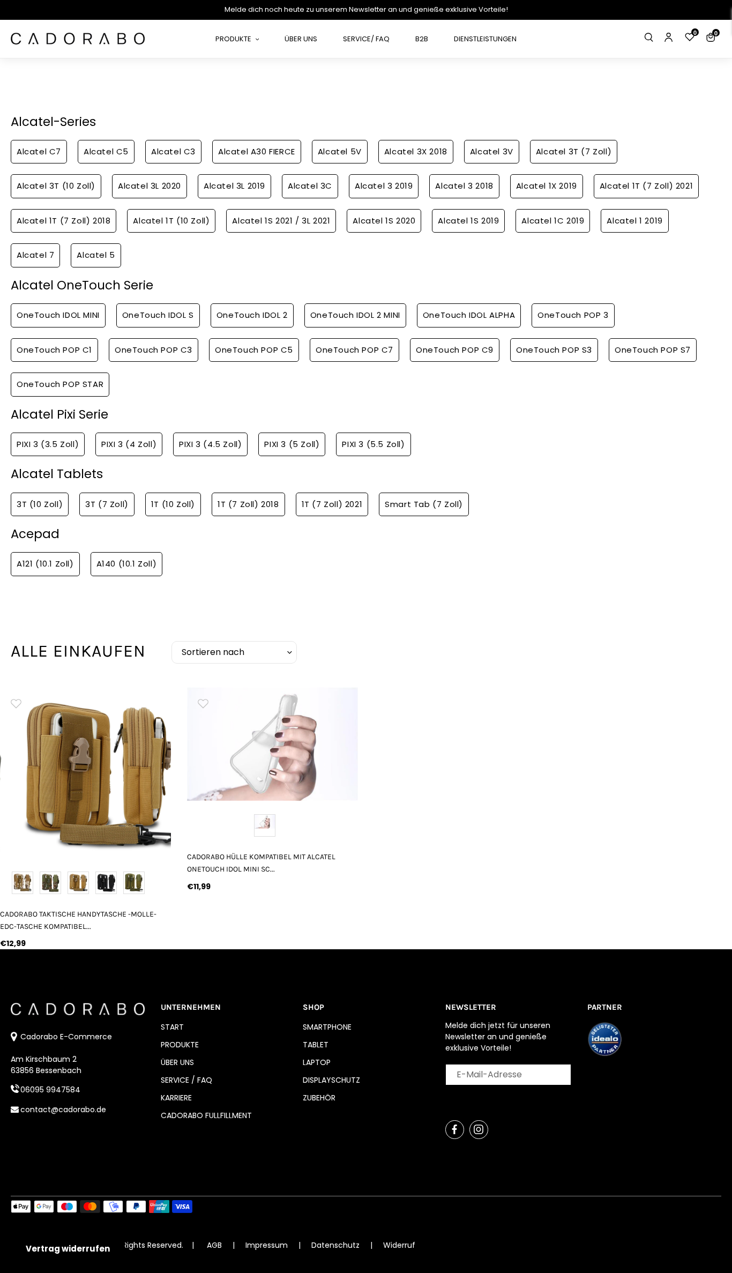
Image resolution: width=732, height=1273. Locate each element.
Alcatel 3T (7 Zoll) (573, 151)
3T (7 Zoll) (107, 504)
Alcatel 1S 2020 (384, 220)
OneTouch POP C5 (254, 349)
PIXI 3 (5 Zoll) (291, 444)
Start (172, 1027)
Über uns (177, 1062)
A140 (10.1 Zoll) (126, 563)
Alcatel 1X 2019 (546, 185)
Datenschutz (336, 1245)
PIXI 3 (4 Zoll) (128, 444)
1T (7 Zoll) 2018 (248, 504)
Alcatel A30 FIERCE (256, 151)
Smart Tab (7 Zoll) (424, 504)
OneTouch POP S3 (554, 349)
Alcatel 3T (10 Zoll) (56, 185)
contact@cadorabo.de (63, 1109)
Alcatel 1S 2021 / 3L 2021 (281, 220)
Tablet (315, 1044)
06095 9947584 (50, 1089)
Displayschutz (331, 1080)
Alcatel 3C (310, 185)
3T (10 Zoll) (40, 504)
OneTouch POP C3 (153, 349)
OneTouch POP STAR (60, 384)
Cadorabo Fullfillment (206, 1115)
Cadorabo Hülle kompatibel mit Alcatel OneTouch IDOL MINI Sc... (261, 863)
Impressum (267, 1245)
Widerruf (399, 1245)
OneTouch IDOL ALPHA (469, 315)
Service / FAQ (186, 1080)
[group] (85, 772)
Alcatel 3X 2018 (415, 151)
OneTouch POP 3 (572, 315)
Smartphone (327, 1027)
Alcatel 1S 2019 (468, 220)
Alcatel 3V (491, 151)
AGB (214, 1245)
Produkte (180, 1044)
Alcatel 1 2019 (634, 220)
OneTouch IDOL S (158, 315)
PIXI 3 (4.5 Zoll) (210, 444)
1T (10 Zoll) (173, 504)
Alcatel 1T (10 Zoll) (171, 220)
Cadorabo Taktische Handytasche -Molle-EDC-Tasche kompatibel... (78, 920)
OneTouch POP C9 (455, 349)
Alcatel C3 (173, 151)
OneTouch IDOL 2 (252, 315)
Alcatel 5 (96, 254)
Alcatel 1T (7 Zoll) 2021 (646, 185)
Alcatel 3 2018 (464, 185)
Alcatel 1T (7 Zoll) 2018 (63, 220)
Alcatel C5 (106, 151)
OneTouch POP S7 (653, 349)
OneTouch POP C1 (54, 349)
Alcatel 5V (340, 151)
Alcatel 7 (35, 254)
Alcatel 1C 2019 (552, 220)
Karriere (176, 1097)
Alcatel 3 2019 (384, 185)
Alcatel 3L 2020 (149, 185)
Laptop (317, 1062)
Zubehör (319, 1097)
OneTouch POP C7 (354, 349)
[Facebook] (454, 1129)
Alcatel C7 (39, 151)
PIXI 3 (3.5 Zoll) (48, 444)
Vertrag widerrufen (68, 1248)
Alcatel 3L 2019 (234, 185)
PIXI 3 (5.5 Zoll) (373, 444)
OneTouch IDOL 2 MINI (355, 315)
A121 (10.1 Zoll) (45, 563)
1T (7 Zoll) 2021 (332, 504)
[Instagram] (478, 1129)
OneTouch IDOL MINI (58, 315)
